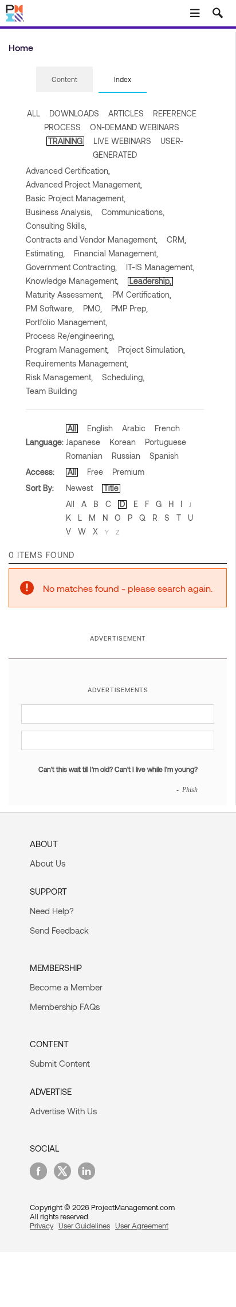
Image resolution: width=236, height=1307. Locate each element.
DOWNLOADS (74, 113)
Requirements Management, (77, 363)
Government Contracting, (71, 267)
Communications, (132, 212)
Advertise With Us (63, 1111)
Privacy (41, 1225)
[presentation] (64, 79)
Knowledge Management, (72, 281)
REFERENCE (174, 113)
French (167, 428)
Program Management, (67, 349)
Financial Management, (116, 253)
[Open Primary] (195, 13)
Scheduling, (123, 377)
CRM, (176, 239)
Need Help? (52, 911)
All (72, 428)
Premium (128, 472)
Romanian (84, 456)
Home (21, 47)
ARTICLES (126, 113)
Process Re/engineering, (70, 336)
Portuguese (165, 442)
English (100, 428)
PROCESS (62, 127)
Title (111, 488)
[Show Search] (218, 13)
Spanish (164, 456)
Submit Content (60, 1063)
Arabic (133, 428)
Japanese (83, 442)
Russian (126, 456)
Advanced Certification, (68, 170)
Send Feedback (59, 930)
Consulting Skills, (56, 226)
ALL (33, 113)
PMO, (92, 308)
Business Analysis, (59, 212)
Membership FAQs (65, 1006)
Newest (79, 488)
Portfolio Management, (66, 322)
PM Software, (50, 308)
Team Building (51, 391)
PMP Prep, (129, 308)
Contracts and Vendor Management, (92, 239)
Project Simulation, (151, 349)
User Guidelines (84, 1225)
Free (95, 472)
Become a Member (66, 987)
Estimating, (45, 253)
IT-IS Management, (160, 267)
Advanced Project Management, (84, 184)
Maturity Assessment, (64, 294)
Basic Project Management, (75, 198)
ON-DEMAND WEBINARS (134, 127)
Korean (122, 442)
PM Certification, (141, 294)
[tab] (64, 80)
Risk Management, (59, 377)
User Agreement (141, 1225)
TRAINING (65, 141)
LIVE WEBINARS (122, 141)
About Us (47, 863)
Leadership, (150, 281)
